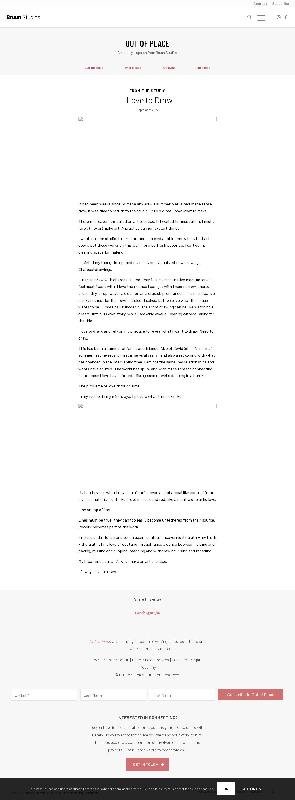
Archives (169, 68)
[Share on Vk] (151, 613)
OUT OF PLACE (147, 43)
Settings (251, 788)
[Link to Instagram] (278, 17)
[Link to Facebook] (285, 17)
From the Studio (147, 90)
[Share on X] (137, 613)
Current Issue (94, 68)
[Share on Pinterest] (143, 613)
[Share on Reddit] (155, 613)
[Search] (249, 17)
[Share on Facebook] (135, 613)
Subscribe (203, 68)
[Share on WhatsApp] (140, 613)
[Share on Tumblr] (149, 613)
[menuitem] (260, 3)
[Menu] (260, 17)
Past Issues (133, 68)
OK (226, 788)
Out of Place (100, 641)
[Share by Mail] (158, 613)
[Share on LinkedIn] (146, 613)
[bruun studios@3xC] (23, 17)
